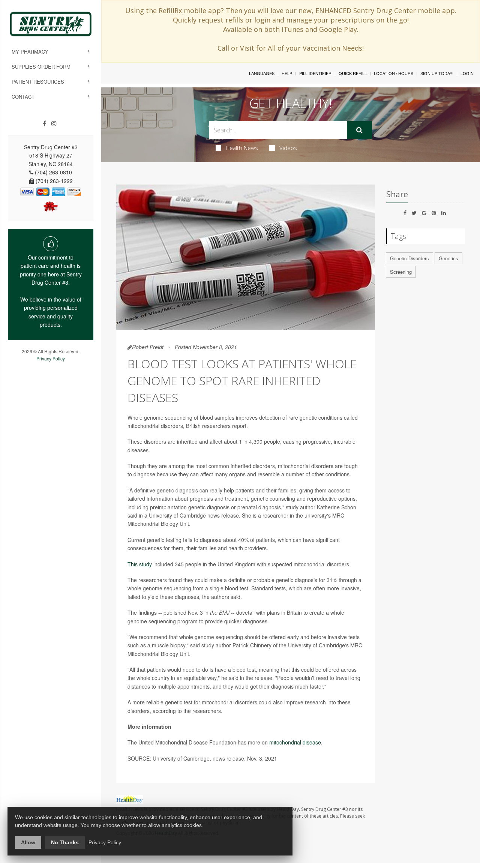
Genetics (448, 258)
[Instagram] (54, 123)
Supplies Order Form (41, 66)
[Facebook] (44, 123)
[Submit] (359, 130)
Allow (28, 842)
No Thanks (65, 842)
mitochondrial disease (295, 742)
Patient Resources (38, 81)
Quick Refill (353, 73)
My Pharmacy (30, 51)
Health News (242, 148)
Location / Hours (393, 73)
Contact (23, 96)
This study (140, 564)
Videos (288, 148)
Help (287, 73)
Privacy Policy (50, 358)
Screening (401, 271)
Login (467, 73)
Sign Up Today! (436, 73)
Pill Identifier (315, 73)
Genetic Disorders (409, 258)
